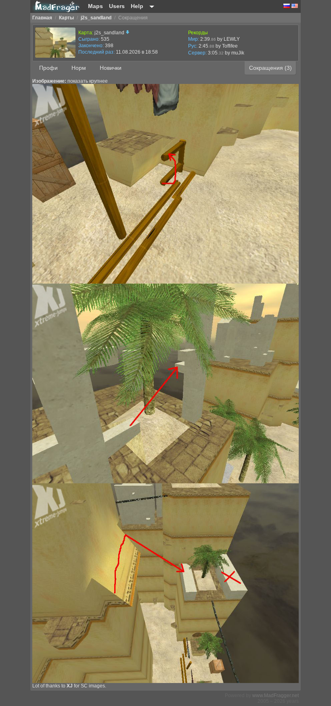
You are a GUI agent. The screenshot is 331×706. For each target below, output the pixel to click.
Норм (78, 68)
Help (137, 6)
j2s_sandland (110, 33)
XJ (70, 686)
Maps (95, 6)
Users (117, 6)
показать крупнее (87, 81)
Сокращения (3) (270, 68)
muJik (237, 53)
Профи (48, 68)
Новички (111, 68)
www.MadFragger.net (275, 695)
